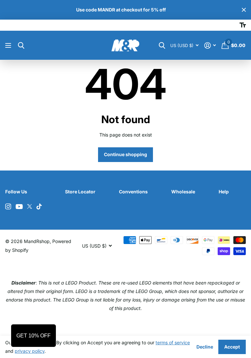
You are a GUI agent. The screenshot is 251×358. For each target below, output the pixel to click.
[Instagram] (8, 206)
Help (224, 191)
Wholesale (183, 191)
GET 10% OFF (33, 335)
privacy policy (29, 351)
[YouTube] (19, 206)
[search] (21, 45)
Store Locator (80, 191)
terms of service (173, 342)
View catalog (9, 45)
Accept (232, 347)
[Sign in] (210, 45)
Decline (204, 347)
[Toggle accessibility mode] (243, 25)
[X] (29, 206)
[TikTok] (39, 206)
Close (244, 10)
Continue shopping (125, 154)
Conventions (133, 191)
